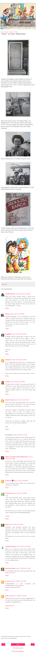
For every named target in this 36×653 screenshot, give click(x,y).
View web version (18, 648)
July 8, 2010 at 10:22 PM (23, 294)
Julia (6, 595)
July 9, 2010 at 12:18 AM (17, 381)
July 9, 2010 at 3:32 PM (23, 546)
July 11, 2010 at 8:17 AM (23, 568)
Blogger (21, 651)
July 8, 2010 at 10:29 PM (17, 314)
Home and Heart (10, 568)
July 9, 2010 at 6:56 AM (21, 480)
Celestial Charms (10, 546)
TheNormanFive (10, 294)
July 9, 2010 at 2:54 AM (22, 400)
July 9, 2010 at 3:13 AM (20, 435)
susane (7, 581)
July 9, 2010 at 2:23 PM (16, 524)
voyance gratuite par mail (12, 587)
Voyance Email (9, 605)
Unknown (8, 359)
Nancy (7, 314)
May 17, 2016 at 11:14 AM (18, 581)
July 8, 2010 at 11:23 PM (19, 359)
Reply (7, 308)
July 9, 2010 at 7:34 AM (20, 493)
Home (18, 644)
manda (7, 381)
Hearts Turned (9, 400)
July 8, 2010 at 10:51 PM (19, 334)
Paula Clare (8, 493)
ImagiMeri (8, 334)
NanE (7, 524)
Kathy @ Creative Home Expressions (16, 456)
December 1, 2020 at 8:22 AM (17, 595)
